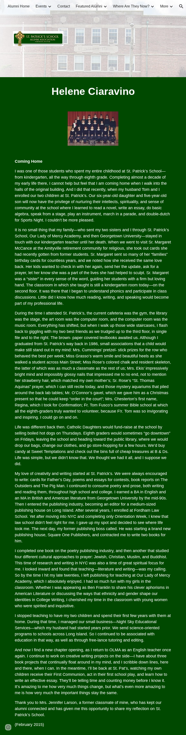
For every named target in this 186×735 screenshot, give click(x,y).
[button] (8, 727)
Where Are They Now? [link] (131, 6)
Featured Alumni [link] (89, 6)
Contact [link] (63, 6)
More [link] (164, 6)
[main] (93, 92)
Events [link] (41, 6)
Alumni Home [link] (19, 6)
